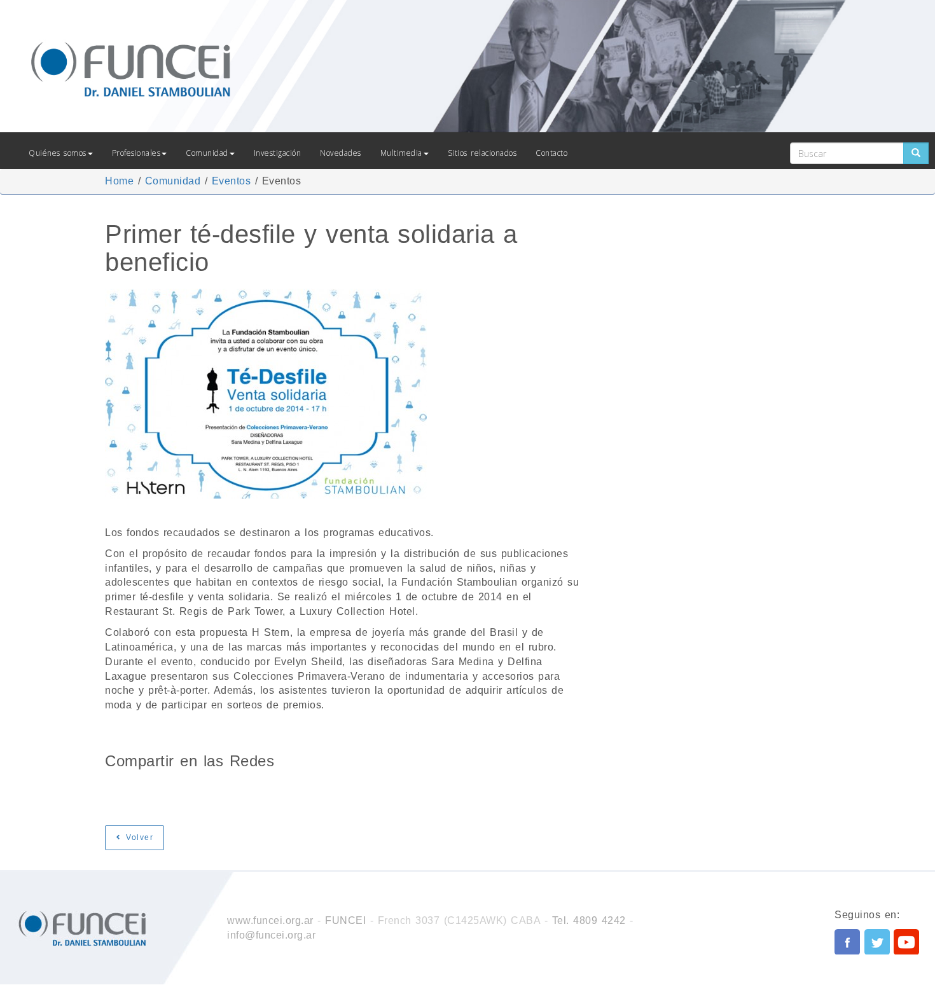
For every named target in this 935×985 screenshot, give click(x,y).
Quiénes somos (58, 153)
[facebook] (847, 941)
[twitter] (877, 941)
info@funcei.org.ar (271, 935)
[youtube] (906, 941)
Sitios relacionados (482, 153)
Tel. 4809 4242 (589, 920)
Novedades (340, 153)
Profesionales (136, 153)
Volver (138, 837)
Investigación (277, 153)
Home (119, 181)
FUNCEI (345, 920)
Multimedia (401, 153)
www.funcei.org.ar (270, 920)
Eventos (231, 181)
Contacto (551, 153)
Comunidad (207, 153)
